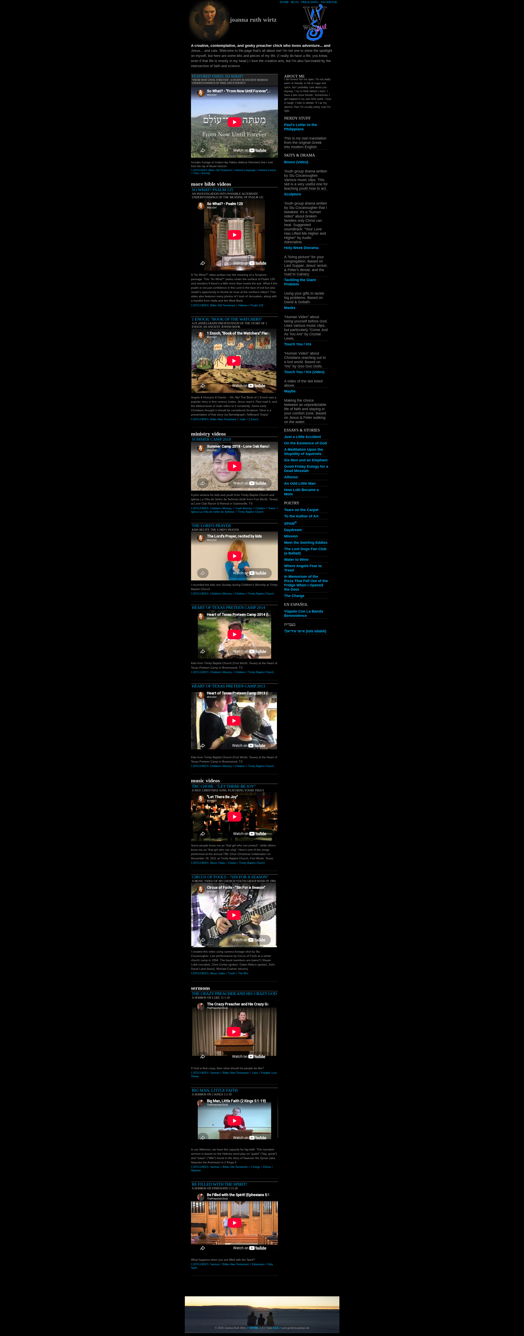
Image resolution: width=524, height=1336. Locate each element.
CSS (276, 1327)
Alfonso (291, 477)
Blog (295, 2)
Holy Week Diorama (301, 248)
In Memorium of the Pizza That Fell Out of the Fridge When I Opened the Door (306, 583)
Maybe (290, 391)
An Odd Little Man (300, 483)
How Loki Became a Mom (301, 492)
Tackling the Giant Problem (300, 282)
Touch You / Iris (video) (304, 372)
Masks (289, 308)
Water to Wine (296, 560)
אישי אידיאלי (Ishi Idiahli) (305, 631)
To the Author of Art (301, 516)
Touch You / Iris (297, 344)
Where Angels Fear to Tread (303, 568)
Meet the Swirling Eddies (306, 543)
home (284, 2)
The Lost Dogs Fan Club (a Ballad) (305, 551)
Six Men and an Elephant (306, 460)
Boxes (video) (296, 162)
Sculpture (292, 194)
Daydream (293, 530)
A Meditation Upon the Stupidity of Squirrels (303, 451)
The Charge (294, 596)
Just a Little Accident (302, 437)
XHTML (254, 1327)
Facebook (329, 2)
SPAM (290, 523)
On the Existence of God (305, 443)
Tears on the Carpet (301, 510)
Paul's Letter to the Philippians (300, 127)
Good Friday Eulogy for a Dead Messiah (306, 468)
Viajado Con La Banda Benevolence (303, 613)
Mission (291, 536)
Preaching (310, 2)
